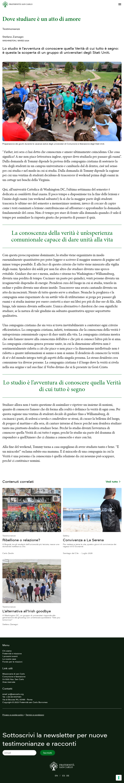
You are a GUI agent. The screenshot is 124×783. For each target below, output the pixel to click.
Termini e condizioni (35, 715)
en (56, 775)
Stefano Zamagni (12, 36)
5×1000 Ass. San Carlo (13, 679)
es (63, 775)
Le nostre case (9, 659)
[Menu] (120, 4)
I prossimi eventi (10, 656)
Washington (9, 40)
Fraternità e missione (12, 653)
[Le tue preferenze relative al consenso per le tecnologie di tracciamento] (119, 778)
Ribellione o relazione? (21, 540)
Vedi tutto (112, 481)
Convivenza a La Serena (83, 540)
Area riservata (8, 682)
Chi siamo (7, 651)
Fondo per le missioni (12, 661)
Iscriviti (47, 752)
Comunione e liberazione (13, 676)
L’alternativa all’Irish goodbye (26, 611)
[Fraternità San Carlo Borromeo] (17, 4)
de (67, 775)
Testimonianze (11, 29)
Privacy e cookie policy (13, 715)
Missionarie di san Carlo (13, 674)
